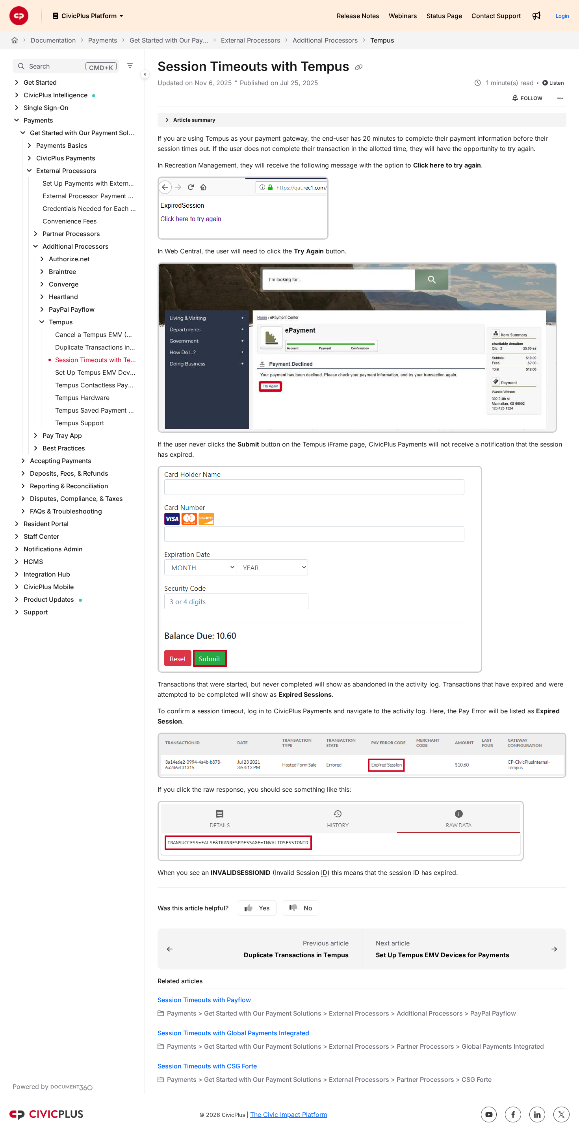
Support (36, 612)
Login (562, 16)
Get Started (40, 82)
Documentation (53, 40)
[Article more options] (560, 98)
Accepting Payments (60, 461)
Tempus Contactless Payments (96, 385)
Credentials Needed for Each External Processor (90, 208)
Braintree (62, 271)
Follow (531, 98)
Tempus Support (79, 423)
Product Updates (49, 599)
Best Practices (64, 448)
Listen (556, 83)
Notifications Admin (53, 549)
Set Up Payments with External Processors (90, 183)
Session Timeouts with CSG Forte (207, 1066)
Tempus (382, 40)
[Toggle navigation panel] (145, 74)
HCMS (33, 562)
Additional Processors (325, 40)
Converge (63, 284)
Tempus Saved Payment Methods (96, 410)
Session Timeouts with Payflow (204, 1000)
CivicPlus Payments (65, 158)
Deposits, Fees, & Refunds (69, 473)
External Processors (250, 40)
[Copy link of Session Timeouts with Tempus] (359, 67)
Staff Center (41, 536)
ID (324, 872)
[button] (66, 66)
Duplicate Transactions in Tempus (96, 347)
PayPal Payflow (72, 309)
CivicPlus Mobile (49, 587)
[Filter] (130, 66)
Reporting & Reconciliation (69, 486)
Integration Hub (47, 574)
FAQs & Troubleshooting (66, 511)
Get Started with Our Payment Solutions (169, 40)
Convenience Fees (69, 221)
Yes (264, 908)
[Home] (18, 15)
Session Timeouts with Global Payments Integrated (233, 1033)
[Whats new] (536, 15)
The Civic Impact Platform (288, 1114)
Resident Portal (46, 524)
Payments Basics (61, 145)
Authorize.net (69, 259)
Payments (102, 40)
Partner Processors (71, 234)
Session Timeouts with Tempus (96, 360)
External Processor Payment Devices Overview (90, 196)
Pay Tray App (62, 435)
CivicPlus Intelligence (55, 95)
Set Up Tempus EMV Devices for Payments (96, 372)
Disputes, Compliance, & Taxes (76, 498)
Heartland (63, 297)
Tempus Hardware (82, 398)
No (308, 908)
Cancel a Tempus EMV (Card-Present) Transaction (96, 335)
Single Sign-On (46, 108)
